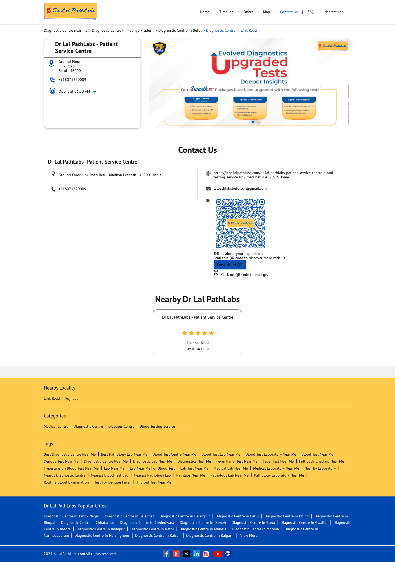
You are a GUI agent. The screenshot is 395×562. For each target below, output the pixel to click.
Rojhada (71, 398)
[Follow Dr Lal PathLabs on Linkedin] (197, 554)
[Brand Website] (228, 554)
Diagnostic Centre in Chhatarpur (87, 522)
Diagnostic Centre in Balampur (185, 516)
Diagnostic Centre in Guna (253, 522)
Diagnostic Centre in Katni (152, 529)
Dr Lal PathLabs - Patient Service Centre (197, 317)
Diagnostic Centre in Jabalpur (100, 529)
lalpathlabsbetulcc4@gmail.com (240, 188)
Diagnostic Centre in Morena (255, 529)
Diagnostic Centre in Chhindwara (147, 522)
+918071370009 (72, 79)
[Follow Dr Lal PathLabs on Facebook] (166, 554)
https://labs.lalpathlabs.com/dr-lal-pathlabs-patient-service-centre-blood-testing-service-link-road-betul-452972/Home (274, 174)
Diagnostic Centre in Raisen (158, 535)
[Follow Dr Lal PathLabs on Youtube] (218, 554)
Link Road (52, 398)
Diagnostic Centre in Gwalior (304, 522)
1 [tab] (253, 121)
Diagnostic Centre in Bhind (286, 516)
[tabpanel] (250, 83)
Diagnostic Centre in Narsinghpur (102, 535)
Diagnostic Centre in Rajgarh (210, 535)
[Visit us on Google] (176, 554)
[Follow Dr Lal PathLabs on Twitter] (187, 554)
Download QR (230, 264)
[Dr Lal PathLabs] (71, 12)
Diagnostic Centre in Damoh (203, 522)
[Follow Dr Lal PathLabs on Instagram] (207, 554)
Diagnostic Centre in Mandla (202, 529)
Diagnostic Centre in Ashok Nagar (71, 516)
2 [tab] (258, 121)
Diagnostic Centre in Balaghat (129, 516)
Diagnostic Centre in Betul (237, 516)
